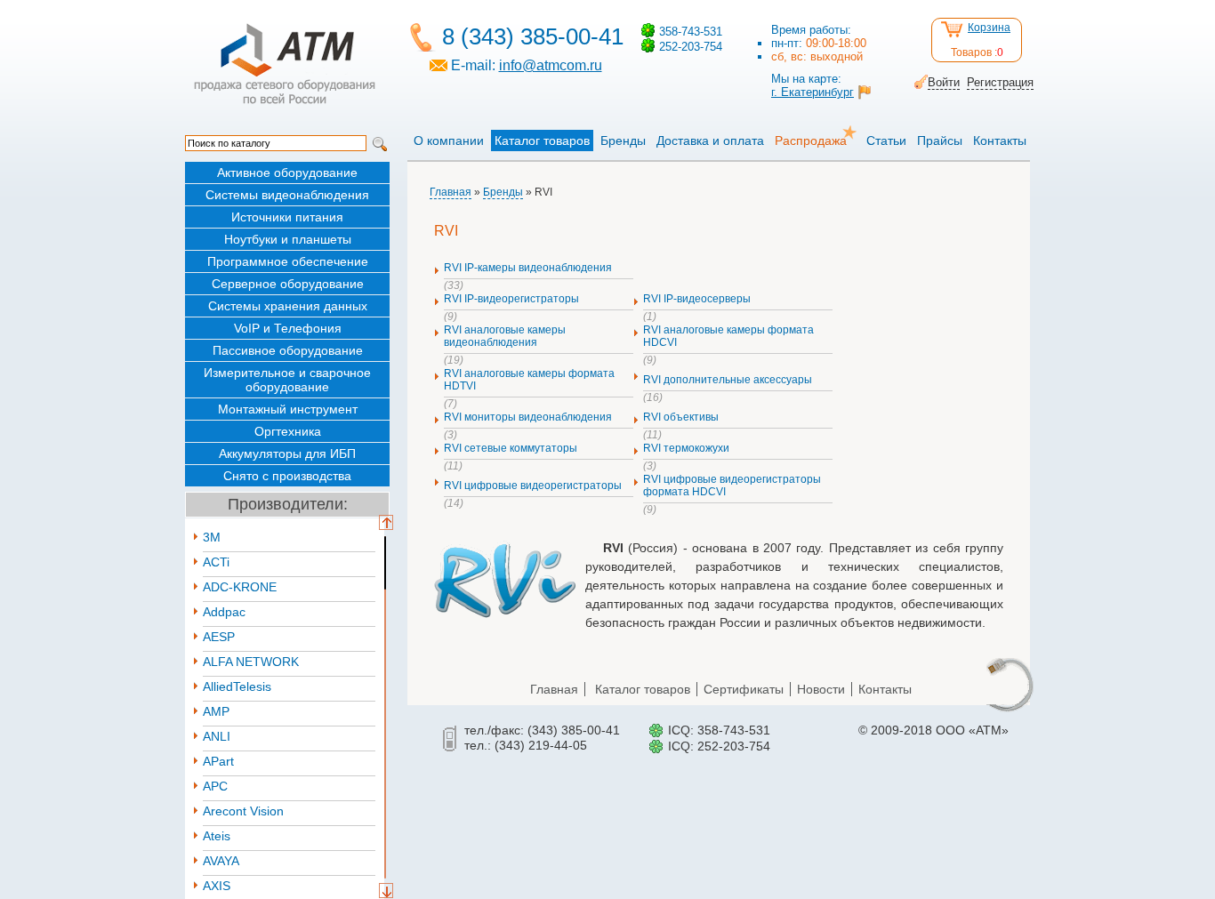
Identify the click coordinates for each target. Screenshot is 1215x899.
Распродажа (811, 140)
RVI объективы (681, 417)
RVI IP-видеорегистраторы (511, 299)
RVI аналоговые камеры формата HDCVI (728, 336)
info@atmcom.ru (550, 65)
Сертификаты (744, 689)
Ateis (216, 836)
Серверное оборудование (288, 284)
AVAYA (221, 861)
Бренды (623, 140)
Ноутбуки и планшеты (287, 239)
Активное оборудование (287, 172)
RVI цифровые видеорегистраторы (533, 485)
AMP (216, 711)
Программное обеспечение (287, 261)
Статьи (886, 140)
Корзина (989, 27)
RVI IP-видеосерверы (697, 299)
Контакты (999, 140)
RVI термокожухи (686, 448)
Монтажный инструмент (288, 409)
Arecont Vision (243, 811)
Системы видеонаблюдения (287, 195)
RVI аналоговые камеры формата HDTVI (529, 379)
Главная (450, 192)
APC (215, 786)
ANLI (216, 736)
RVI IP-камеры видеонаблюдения (528, 267)
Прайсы (939, 140)
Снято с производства (287, 476)
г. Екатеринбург (812, 92)
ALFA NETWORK (251, 661)
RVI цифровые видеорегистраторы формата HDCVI (732, 485)
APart (218, 761)
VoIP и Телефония (288, 328)
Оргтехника (287, 431)
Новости (821, 689)
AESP (219, 637)
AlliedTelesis (237, 686)
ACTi (216, 562)
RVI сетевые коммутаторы (510, 448)
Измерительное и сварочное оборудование (287, 379)
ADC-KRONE (240, 587)
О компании (449, 140)
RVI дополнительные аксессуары (727, 379)
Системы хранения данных (287, 306)
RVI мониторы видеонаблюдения (528, 417)
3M (212, 537)
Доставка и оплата (710, 140)
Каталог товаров (542, 140)
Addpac (224, 612)
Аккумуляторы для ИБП (287, 453)
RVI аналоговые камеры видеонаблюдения (505, 336)
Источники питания (287, 217)
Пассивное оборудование (288, 350)
